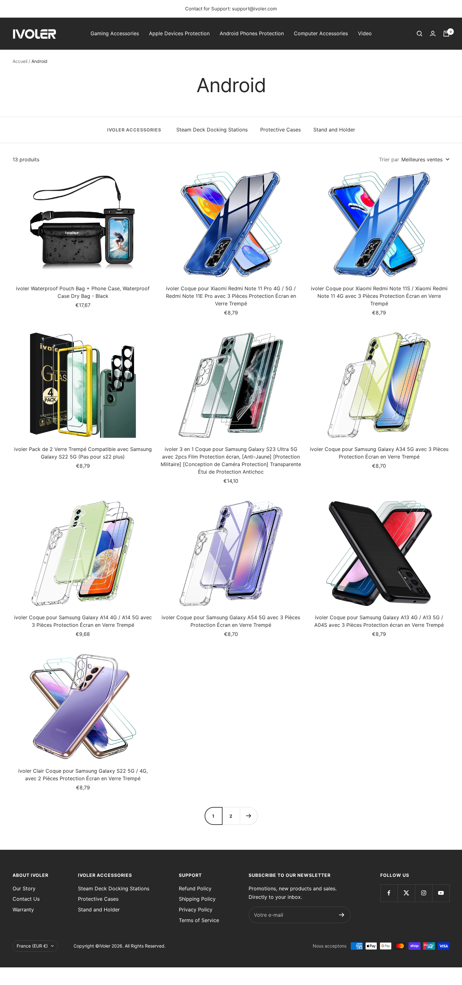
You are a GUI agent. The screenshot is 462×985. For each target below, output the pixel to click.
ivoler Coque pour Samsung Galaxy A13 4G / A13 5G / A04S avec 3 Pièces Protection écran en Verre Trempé (379, 621)
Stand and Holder (334, 129)
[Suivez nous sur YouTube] (440, 893)
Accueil (20, 61)
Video (365, 33)
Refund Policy (195, 888)
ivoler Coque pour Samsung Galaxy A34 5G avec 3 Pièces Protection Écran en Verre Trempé (379, 453)
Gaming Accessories (115, 33)
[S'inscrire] (341, 915)
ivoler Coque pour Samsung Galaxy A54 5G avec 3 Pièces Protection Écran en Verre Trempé (231, 621)
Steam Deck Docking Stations (212, 129)
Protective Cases (280, 129)
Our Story (24, 888)
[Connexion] (433, 33)
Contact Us (26, 899)
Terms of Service (199, 920)
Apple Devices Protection (179, 33)
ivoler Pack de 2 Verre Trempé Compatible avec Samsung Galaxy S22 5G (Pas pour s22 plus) (83, 453)
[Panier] (446, 33)
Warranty (23, 909)
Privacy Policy (195, 909)
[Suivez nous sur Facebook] (389, 893)
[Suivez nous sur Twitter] (406, 893)
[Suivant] (248, 816)
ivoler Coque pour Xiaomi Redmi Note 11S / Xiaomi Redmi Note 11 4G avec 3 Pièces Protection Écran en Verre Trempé (379, 296)
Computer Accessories (321, 33)
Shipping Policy (197, 899)
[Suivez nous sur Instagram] (423, 893)
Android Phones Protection (252, 33)
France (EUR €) (32, 946)
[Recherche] (419, 33)
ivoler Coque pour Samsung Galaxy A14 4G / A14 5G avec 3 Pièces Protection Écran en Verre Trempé (83, 621)
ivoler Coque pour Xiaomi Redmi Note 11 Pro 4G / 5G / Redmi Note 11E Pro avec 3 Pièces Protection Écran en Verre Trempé (231, 296)
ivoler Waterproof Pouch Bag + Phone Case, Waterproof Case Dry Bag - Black (83, 292)
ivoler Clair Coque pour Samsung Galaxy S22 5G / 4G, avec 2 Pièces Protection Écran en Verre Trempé (83, 775)
